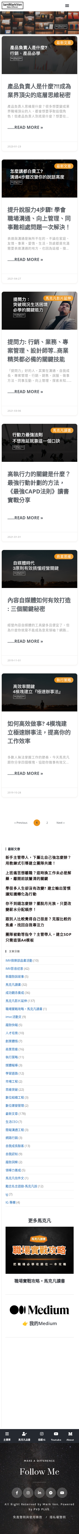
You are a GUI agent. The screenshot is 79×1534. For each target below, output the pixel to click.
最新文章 (12, 1114)
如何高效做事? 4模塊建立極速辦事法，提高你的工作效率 (39, 732)
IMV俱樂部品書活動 (19, 960)
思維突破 (12, 1089)
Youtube (56, 1439)
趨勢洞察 (12, 1162)
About (70, 1439)
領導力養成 (13, 1170)
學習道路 (12, 1073)
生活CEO (12, 1122)
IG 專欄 (11, 1202)
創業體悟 (12, 1041)
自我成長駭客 (15, 1146)
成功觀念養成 (15, 993)
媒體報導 (12, 1065)
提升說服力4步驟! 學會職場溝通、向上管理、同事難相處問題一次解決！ (39, 218)
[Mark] (70, 1434)
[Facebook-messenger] (51, 1493)
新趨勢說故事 (15, 976)
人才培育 (12, 1033)
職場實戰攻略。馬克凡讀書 (24, 1009)
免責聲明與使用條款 (28, 1517)
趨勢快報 (12, 1025)
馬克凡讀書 (13, 984)
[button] (67, 5)
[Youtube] (56, 1434)
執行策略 (12, 1057)
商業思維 (12, 1049)
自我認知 (12, 1154)
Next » (61, 822)
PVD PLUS (41, 1509)
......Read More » (25, 127)
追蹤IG (42, 1439)
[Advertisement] (39, 1384)
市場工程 (12, 1081)
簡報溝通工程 (15, 1130)
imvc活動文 (13, 1017)
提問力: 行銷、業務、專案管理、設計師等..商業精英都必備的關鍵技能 (37, 350)
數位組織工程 (15, 1097)
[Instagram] (42, 1434)
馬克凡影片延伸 (16, 1001)
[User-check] (24, 1434)
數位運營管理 (15, 1105)
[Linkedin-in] (39, 1493)
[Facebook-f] (17, 1493)
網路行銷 (12, 1138)
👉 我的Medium (39, 1323)
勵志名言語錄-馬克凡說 (21, 1186)
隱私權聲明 (58, 1517)
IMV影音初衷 (14, 968)
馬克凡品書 (24, 1439)
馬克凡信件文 (15, 1178)
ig (7, 1194)
